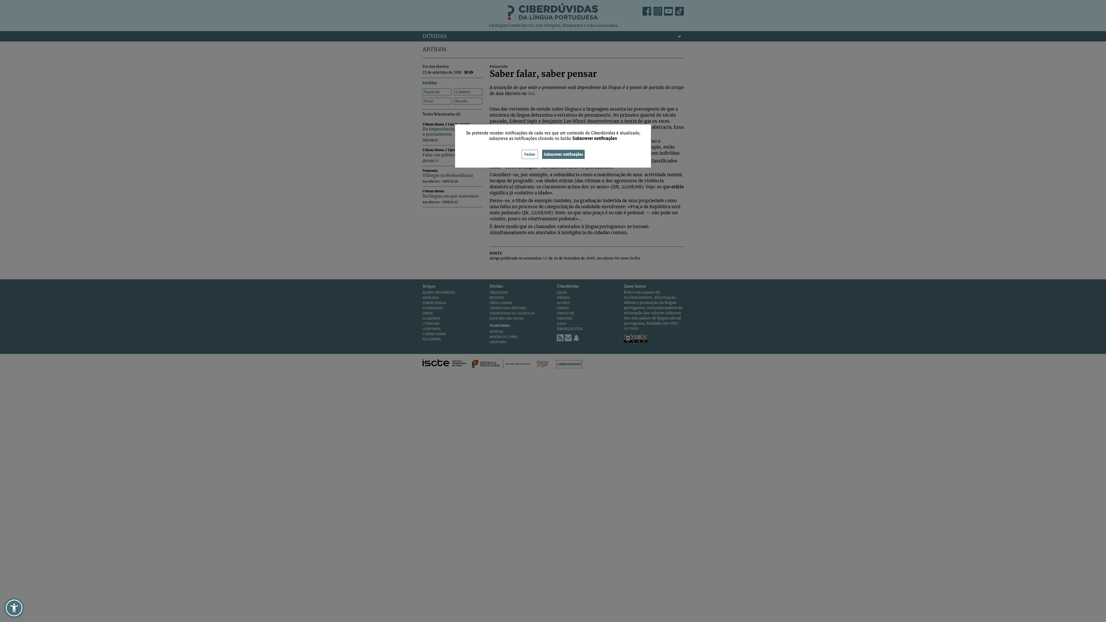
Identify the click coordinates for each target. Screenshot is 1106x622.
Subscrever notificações (563, 154)
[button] (14, 608)
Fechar (529, 154)
